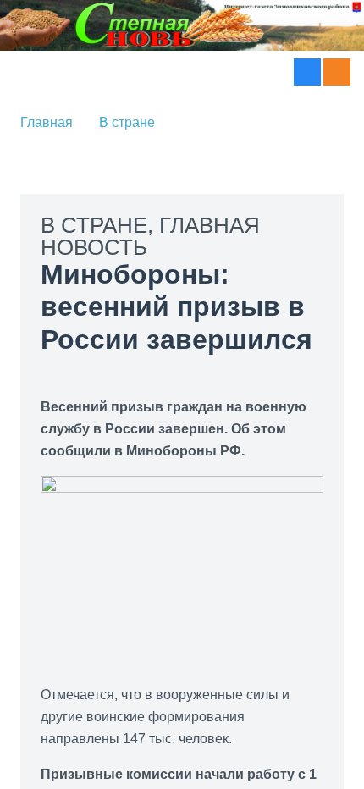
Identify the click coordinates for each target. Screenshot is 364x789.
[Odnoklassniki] (336, 72)
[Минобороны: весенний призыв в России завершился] (182, 486)
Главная (46, 122)
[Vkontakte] (307, 72)
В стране (122, 122)
